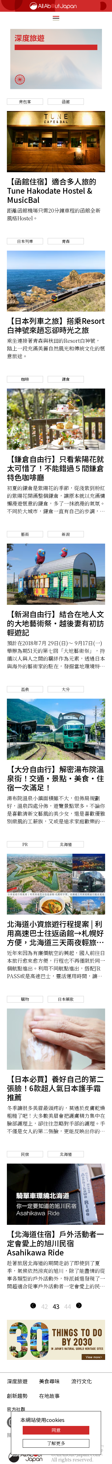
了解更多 (56, 1443)
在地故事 (49, 1395)
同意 (56, 1430)
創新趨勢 (17, 1395)
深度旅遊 (17, 1381)
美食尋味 (49, 1381)
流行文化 (81, 1381)
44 (67, 1306)
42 (44, 1306)
